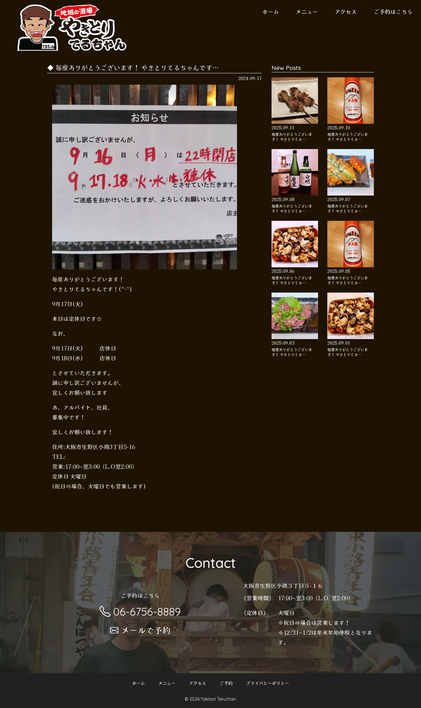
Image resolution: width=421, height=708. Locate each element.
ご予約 (226, 683)
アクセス (346, 11)
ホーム (270, 11)
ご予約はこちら (393, 11)
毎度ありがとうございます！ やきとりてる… (292, 137)
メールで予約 (146, 630)
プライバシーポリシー (267, 683)
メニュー (307, 11)
